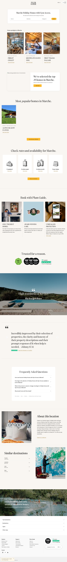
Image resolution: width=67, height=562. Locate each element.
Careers (31, 547)
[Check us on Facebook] (5, 552)
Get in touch (18, 542)
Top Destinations (6, 519)
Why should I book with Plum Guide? (23, 391)
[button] (33, 2)
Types (4, 526)
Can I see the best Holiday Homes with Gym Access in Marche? (29, 377)
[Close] (13, 558)
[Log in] (64, 2)
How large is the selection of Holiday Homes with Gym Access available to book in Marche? (32, 381)
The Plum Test (32, 545)
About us (31, 541)
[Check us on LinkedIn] (8, 552)
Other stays (5, 530)
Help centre (18, 541)
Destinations (5, 523)
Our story (31, 542)
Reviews (17, 547)
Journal (3, 545)
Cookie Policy (6, 559)
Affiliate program (5, 544)
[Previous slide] (7, 337)
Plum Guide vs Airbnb (5, 547)
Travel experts (18, 544)
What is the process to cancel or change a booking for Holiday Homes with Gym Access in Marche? (32, 386)
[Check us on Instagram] (3, 552)
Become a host (4, 541)
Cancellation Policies (19, 545)
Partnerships (4, 542)
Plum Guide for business (34, 544)
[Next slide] (57, 337)
